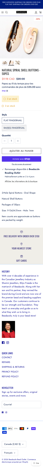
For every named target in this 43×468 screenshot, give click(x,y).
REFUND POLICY (10, 376)
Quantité (6, 135)
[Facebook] (3, 342)
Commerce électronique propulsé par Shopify (19, 460)
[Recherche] (7, 12)
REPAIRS (6, 362)
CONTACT (7, 357)
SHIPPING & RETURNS (13, 367)
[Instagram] (7, 342)
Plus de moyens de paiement (21, 164)
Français (8, 452)
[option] (21, 37)
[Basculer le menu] (2, 12)
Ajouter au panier (21, 151)
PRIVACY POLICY (10, 371)
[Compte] (35, 12)
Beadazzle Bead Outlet (17, 459)
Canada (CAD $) (12, 444)
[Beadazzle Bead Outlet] (21, 12)
